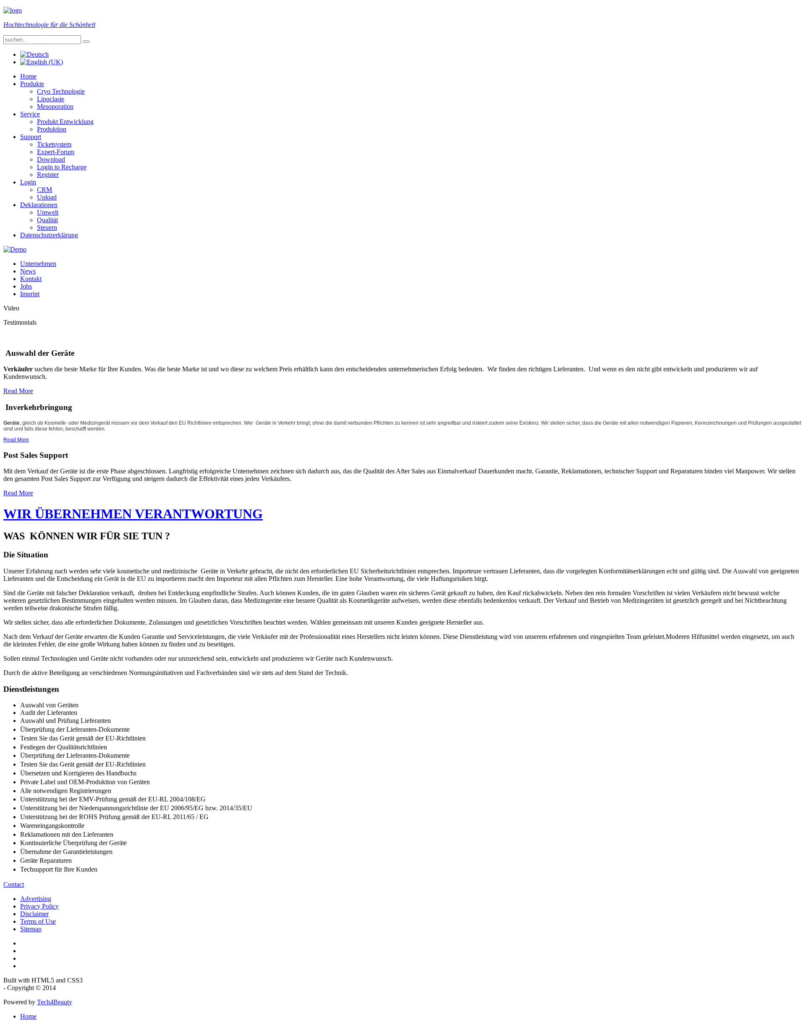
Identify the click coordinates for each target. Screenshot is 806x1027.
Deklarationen (39, 204)
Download (51, 159)
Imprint (29, 293)
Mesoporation (55, 106)
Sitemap (31, 928)
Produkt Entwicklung (65, 121)
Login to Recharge (61, 167)
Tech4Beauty (54, 1002)
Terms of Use (38, 921)
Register (48, 174)
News (28, 271)
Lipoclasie (50, 98)
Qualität (47, 219)
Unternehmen (38, 263)
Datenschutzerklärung (49, 235)
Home (28, 76)
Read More (18, 390)
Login (28, 182)
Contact (13, 884)
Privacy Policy (39, 906)
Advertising (35, 898)
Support (30, 136)
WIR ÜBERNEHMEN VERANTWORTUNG (133, 513)
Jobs (26, 286)
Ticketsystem (54, 144)
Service (30, 114)
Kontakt (31, 278)
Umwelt (47, 212)
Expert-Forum (55, 151)
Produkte (32, 83)
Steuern (47, 227)
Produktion (51, 129)
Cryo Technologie (61, 91)
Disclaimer (34, 913)
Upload (47, 197)
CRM (44, 189)
